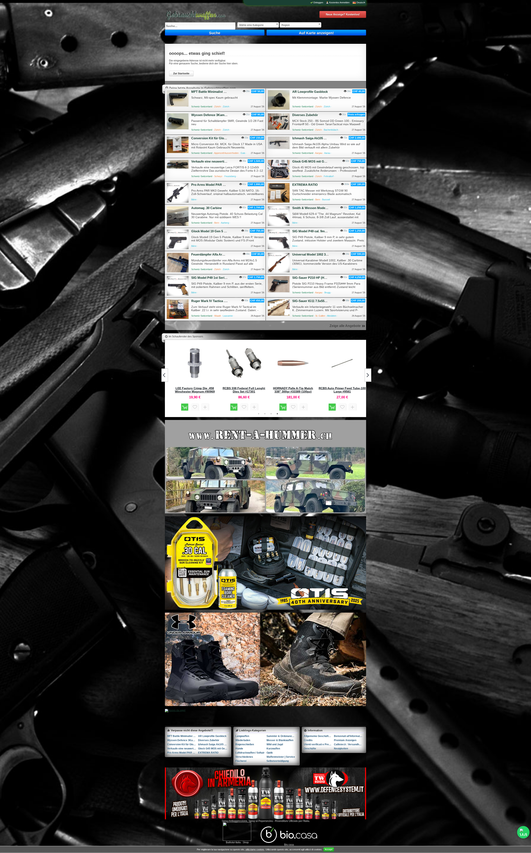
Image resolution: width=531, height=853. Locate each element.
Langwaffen (242, 736)
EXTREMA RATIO (305, 184)
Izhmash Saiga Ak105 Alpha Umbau (317, 138)
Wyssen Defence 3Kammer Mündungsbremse (224, 115)
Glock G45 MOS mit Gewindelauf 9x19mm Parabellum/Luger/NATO (213, 748)
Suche (214, 33)
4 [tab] (277, 414)
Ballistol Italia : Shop (237, 842)
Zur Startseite (181, 73)
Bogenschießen (244, 744)
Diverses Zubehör (305, 115)
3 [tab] (271, 414)
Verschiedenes (244, 756)
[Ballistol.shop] (237, 831)
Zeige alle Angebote (345, 326)
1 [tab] (259, 414)
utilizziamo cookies (254, 849)
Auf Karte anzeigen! (316, 33)
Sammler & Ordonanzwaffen (282, 736)
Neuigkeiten (341, 748)
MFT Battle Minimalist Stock (211, 91)
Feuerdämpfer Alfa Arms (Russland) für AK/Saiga (226, 254)
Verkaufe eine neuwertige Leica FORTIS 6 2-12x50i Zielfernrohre (182, 748)
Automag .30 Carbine (206, 208)
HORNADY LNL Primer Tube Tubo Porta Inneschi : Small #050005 (194, 390)
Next (368, 375)
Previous (164, 375)
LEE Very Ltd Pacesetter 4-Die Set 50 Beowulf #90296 (243, 390)
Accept (328, 849)
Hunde (239, 748)
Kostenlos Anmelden (339, 2)
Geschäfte (310, 748)
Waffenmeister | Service (281, 756)
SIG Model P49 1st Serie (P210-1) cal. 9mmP (223, 277)
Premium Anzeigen (345, 740)
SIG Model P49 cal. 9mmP (310, 231)
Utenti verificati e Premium (319, 744)
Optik (270, 752)
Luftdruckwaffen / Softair (249, 752)
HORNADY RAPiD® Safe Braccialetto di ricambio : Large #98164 (342, 390)
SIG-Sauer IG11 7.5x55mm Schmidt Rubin (322, 301)
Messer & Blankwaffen (280, 740)
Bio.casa (289, 844)
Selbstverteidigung (278, 761)
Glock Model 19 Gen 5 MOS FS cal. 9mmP (221, 231)
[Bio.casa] (288, 842)
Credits (308, 740)
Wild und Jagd (275, 744)
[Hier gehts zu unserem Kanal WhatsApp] (523, 832)
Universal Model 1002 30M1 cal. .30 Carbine (323, 254)
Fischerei (240, 761)
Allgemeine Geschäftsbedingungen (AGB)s (319, 736)
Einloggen (318, 2)
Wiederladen (242, 740)
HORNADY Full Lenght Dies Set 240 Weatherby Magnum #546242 (292, 390)
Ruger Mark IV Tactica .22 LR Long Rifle (220, 301)
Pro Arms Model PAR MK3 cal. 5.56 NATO (221, 184)
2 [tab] (265, 414)
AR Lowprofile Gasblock (310, 91)
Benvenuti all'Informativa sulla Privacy (349, 736)
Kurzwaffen (273, 748)
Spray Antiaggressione (234, 820)
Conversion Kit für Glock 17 (211, 138)
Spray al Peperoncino (260, 820)
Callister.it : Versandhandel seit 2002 (349, 744)
